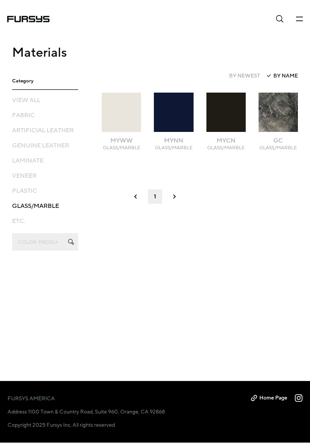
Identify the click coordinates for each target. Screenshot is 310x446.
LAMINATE (27, 160)
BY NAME (285, 76)
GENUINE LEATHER (40, 145)
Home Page (273, 397)
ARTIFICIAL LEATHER (43, 130)
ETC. (18, 221)
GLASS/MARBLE (35, 206)
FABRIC (23, 115)
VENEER (24, 176)
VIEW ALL (26, 100)
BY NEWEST (244, 76)
